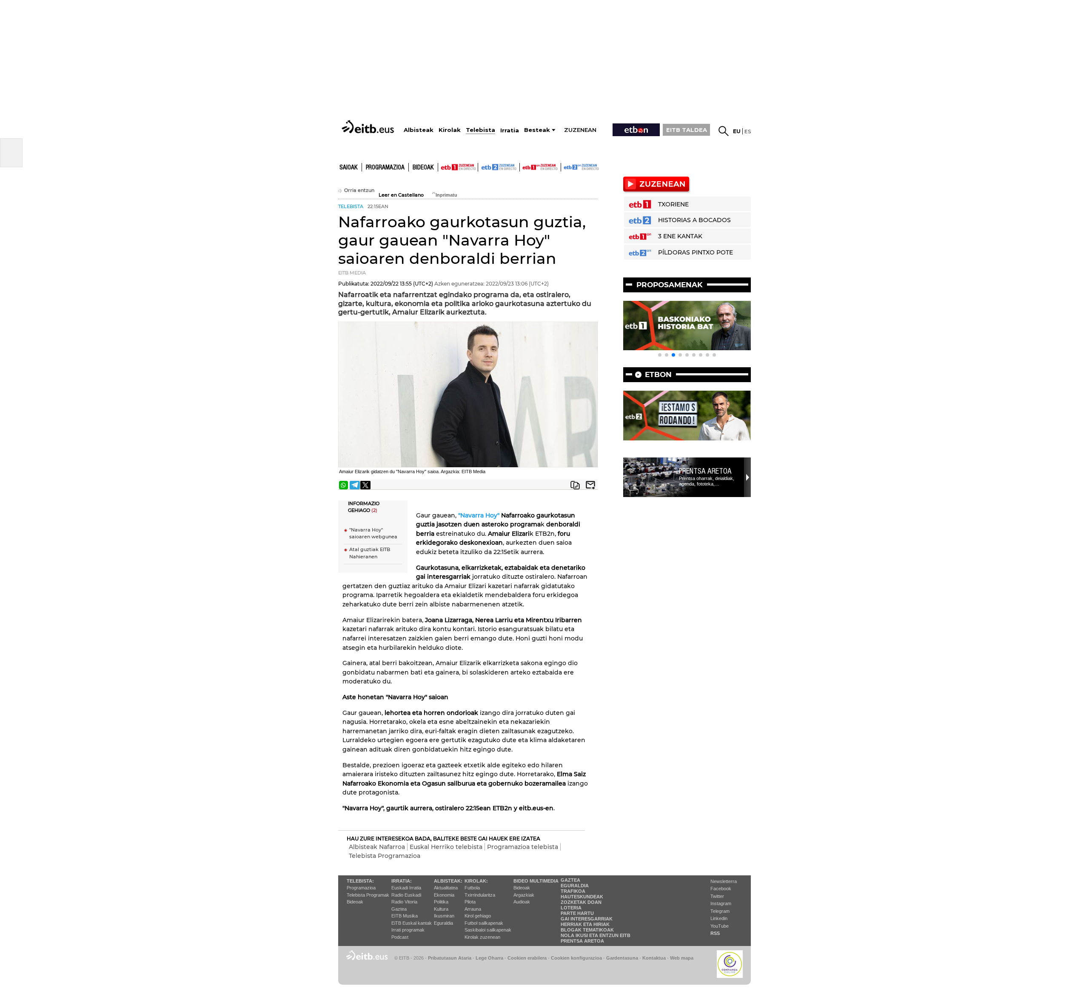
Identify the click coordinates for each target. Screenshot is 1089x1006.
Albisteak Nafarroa (377, 847)
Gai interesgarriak (587, 918)
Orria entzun (359, 190)
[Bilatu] (723, 131)
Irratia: (401, 880)
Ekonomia (444, 894)
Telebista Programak (368, 894)
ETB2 (499, 167)
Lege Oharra (489, 957)
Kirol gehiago (478, 915)
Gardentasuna (622, 957)
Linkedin (718, 918)
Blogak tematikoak (587, 929)
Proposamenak (669, 284)
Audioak (521, 901)
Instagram (720, 903)
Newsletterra (723, 881)
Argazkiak (523, 894)
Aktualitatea (446, 887)
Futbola (472, 887)
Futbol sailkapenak (484, 923)
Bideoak (423, 167)
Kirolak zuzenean (482, 937)
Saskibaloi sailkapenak (488, 929)
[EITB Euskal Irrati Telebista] (368, 127)
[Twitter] (365, 485)
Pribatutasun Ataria (449, 957)
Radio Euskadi (406, 894)
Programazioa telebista (522, 847)
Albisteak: (448, 880)
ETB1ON (523, 166)
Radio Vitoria (404, 901)
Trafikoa (573, 891)
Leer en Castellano (401, 195)
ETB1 (458, 167)
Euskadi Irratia (406, 887)
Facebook (720, 888)
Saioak (348, 167)
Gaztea (399, 909)
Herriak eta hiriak (585, 924)
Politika (441, 901)
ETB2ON (565, 166)
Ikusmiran (444, 915)
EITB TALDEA (686, 129)
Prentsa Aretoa (705, 471)
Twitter (717, 896)
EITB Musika (404, 915)
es (747, 131)
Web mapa (681, 957)
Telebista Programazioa (384, 856)
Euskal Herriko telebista (446, 847)
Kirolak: (476, 880)
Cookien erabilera (527, 957)
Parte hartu (577, 913)
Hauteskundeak (582, 896)
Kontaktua (654, 957)
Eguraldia (443, 923)
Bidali (590, 485)
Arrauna (473, 909)
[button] (659, 355)
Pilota (470, 901)
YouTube (719, 926)
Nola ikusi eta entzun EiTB (595, 935)
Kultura (441, 909)
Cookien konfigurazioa (576, 957)
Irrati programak (408, 929)
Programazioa (385, 167)
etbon (658, 374)
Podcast (399, 937)
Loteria (571, 907)
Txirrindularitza (480, 894)
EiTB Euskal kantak (411, 923)
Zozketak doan (581, 902)
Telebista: (360, 880)
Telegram (720, 911)
